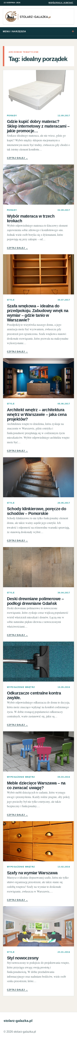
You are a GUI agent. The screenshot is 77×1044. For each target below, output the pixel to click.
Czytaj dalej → (17, 158)
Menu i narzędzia (14, 31)
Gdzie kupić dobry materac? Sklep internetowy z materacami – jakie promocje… (38, 126)
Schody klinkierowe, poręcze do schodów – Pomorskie (36, 511)
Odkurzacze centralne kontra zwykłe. (34, 695)
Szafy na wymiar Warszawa (32, 873)
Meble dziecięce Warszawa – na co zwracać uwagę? (36, 785)
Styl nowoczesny (23, 958)
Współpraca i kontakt (61, 3)
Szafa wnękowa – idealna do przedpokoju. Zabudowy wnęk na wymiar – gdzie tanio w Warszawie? (37, 313)
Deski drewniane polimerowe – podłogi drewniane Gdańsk (35, 601)
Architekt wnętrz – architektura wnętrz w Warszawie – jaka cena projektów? (37, 414)
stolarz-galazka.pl (18, 1021)
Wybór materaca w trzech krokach (31, 218)
